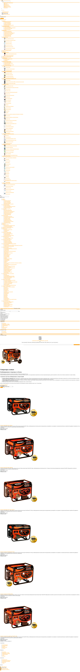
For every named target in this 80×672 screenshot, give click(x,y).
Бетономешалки (6, 275)
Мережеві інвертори (7, 24)
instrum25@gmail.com (6, 14)
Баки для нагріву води (7, 31)
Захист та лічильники (7, 23)
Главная (6, 3)
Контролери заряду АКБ (8, 28)
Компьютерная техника (9, 186)
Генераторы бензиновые (9, 76)
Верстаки (7, 135)
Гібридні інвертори (7, 22)
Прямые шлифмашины (9, 128)
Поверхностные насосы (9, 46)
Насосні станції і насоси (8, 34)
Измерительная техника (9, 141)
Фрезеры (6, 104)
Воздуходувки (6, 288)
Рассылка (3, 648)
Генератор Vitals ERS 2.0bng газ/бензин (6, 467)
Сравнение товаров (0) (4, 384)
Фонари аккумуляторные (9, 131)
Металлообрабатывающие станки (10, 140)
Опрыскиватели (8, 179)
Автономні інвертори (7, 21)
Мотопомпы (7, 178)
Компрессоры (7, 118)
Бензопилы (7, 159)
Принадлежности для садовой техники (10, 180)
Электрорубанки (8, 109)
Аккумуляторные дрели (8, 247)
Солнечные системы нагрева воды (7, 56)
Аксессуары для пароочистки (10, 184)
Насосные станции (8, 43)
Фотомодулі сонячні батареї (6, 61)
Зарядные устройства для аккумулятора (11, 117)
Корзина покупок (7, 6)
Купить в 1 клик (3, 429)
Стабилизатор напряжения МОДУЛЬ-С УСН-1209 (40, 340)
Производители (4, 659)
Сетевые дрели (7, 90)
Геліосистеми (4, 30)
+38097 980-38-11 (5, 12)
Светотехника (6, 306)
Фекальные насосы (8, 49)
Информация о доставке (6, 324)
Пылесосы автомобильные (9, 189)
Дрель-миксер (7, 115)
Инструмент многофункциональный (11, 92)
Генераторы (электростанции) (7, 71)
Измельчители (7, 168)
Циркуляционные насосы (9, 38)
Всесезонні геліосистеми (8, 210)
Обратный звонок (6, 11)
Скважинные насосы (7, 219)
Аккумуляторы (7, 80)
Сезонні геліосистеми (7, 36)
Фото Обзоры (4, 332)
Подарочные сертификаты (6, 660)
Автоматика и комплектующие (10, 40)
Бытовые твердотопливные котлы (10, 53)
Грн (19, 311)
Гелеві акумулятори (7, 205)
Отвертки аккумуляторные (9, 95)
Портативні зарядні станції (6, 50)
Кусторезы (7, 171)
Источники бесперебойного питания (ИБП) (9, 78)
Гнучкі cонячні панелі (7, 62)
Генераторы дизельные (9, 74)
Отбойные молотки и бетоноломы (10, 120)
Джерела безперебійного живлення (9, 27)
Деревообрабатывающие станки (10, 138)
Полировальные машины (9, 126)
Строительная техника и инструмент (8, 133)
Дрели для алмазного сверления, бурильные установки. (14, 114)
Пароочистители (8, 187)
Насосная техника (5, 215)
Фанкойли (6, 60)
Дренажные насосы (8, 41)
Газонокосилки (6, 290)
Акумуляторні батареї (5, 204)
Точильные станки (8, 129)
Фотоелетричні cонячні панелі (9, 64)
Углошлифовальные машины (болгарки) (11, 87)
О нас (3, 326)
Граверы (6, 112)
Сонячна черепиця (7, 234)
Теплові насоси (6, 59)
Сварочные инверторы (9, 147)
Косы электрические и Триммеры (10, 157)
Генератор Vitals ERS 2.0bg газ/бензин (6, 425)
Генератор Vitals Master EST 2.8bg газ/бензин (7, 509)
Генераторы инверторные (9, 77)
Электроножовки (8, 103)
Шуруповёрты (6, 272)
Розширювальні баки (7, 35)
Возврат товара (4, 647)
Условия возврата (5, 325)
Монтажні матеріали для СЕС (9, 25)
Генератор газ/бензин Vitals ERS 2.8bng (6, 593)
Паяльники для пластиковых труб (10, 123)
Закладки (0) (7, 4)
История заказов (4, 645)
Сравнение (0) (7, 5)
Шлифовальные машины (9, 106)
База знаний (4, 331)
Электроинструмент (5, 84)
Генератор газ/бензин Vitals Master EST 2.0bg (7, 551)
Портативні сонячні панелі (8, 63)
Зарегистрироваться (10, 2)
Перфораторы (6, 253)
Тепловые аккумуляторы (9, 55)
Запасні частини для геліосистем (9, 32)
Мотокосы (7, 176)
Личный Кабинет (5, 644)
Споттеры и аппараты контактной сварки (10, 281)
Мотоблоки (7, 173)
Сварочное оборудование (6, 144)
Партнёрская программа (6, 661)
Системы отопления (5, 52)
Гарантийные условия (5, 652)
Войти (5, 2)
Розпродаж (4, 51)
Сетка (4, 387)
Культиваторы (7, 170)
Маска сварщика (8, 153)
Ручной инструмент (8, 143)
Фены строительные (8, 98)
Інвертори (3, 20)
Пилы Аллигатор (7, 268)
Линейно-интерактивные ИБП (10, 83)
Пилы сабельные (6, 255)
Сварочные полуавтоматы (9, 150)
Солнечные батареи (8, 70)
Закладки (3, 646)
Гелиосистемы (7, 67)
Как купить (4, 323)
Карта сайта (4, 328)
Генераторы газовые (7, 240)
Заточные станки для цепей (9, 167)
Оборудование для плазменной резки (11, 155)
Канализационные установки (10, 48)
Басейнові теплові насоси (8, 229)
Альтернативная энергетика (6, 65)
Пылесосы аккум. (8, 190)
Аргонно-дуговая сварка (8, 283)
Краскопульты (7, 93)
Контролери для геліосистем (8, 33)
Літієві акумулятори (7, 29)
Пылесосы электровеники (9, 192)
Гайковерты (6, 261)
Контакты (6, 7)
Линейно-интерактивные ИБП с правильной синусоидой (14, 81)
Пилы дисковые (8, 101)
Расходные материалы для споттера (11, 145)
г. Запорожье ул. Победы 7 (5, 669)
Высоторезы (7, 162)
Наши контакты (4, 327)
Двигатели (7, 165)
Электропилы (6, 300)
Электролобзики (8, 107)
